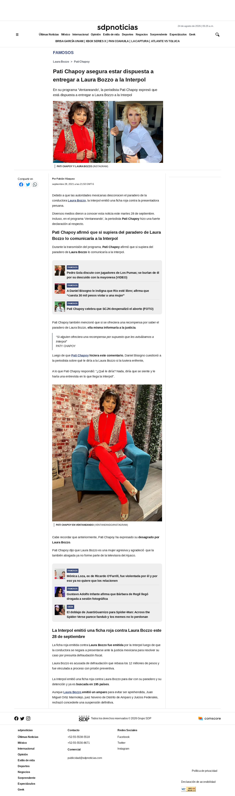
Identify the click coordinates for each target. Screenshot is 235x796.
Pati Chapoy (81, 61)
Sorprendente (158, 34)
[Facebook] (21, 184)
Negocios (142, 34)
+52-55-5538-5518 (79, 736)
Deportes (127, 34)
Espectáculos (178, 34)
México (65, 34)
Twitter (121, 742)
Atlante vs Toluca (165, 41)
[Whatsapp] (34, 184)
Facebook (123, 736)
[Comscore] (209, 718)
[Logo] (117, 27)
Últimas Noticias (49, 34)
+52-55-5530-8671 (79, 742)
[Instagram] (28, 718)
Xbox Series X (96, 41)
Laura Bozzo (61, 61)
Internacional (80, 34)
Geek (192, 34)
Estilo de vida (111, 34)
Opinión (96, 34)
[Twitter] (28, 184)
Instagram (123, 748)
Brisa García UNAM (69, 41)
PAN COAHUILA (119, 41)
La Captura (140, 41)
